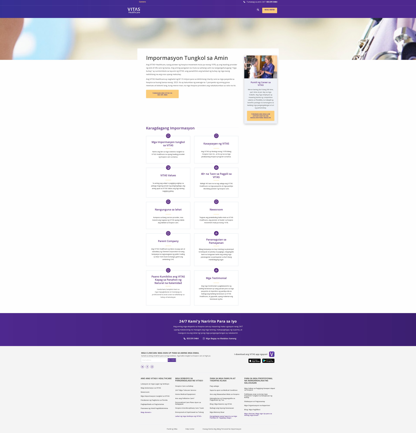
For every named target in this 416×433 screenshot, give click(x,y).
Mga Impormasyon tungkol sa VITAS (155, 396)
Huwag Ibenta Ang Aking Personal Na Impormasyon (222, 429)
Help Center (189, 429)
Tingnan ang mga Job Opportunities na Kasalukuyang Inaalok (260, 116)
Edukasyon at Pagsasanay (254, 401)
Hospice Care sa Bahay (184, 386)
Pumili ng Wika (172, 429)
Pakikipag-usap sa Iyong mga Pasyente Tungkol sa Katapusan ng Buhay (258, 395)
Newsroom (145, 392)
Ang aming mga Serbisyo (240, 10)
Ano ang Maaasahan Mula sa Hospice (224, 394)
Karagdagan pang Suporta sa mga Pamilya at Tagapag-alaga (223, 417)
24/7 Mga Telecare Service (185, 390)
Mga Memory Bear (217, 412)
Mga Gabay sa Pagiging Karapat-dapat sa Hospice (259, 389)
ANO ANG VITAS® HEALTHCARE (156, 378)
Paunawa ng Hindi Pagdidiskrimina (154, 408)
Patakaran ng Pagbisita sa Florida (154, 400)
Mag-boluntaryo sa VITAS (151, 388)
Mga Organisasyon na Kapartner (257, 405)
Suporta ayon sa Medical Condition (223, 390)
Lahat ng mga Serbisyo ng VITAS (188, 416)
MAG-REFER (270, 9)
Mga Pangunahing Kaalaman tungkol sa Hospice (201, 10)
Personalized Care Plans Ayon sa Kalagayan (188, 403)
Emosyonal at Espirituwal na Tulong (189, 412)
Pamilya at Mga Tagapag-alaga (237, 13)
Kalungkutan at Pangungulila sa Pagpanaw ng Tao (222, 399)
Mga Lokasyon (167, 10)
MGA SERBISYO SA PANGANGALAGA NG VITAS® (189, 379)
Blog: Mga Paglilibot (252, 409)
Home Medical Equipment (185, 394)
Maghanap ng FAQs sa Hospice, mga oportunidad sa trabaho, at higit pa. (258, 10)
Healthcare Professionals (206, 13)
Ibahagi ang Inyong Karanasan (222, 408)
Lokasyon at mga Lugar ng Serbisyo (155, 384)
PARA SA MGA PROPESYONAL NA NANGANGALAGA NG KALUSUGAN (258, 380)
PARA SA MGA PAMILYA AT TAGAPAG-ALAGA (223, 379)
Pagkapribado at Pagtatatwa (152, 404)
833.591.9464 (192, 338)
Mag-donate (146, 412)
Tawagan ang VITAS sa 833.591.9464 (162, 94)
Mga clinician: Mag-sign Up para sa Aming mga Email (258, 414)
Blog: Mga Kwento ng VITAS (221, 404)
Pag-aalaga (214, 386)
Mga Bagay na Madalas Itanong (221, 338)
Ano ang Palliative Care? (184, 398)
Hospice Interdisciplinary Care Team (189, 408)
